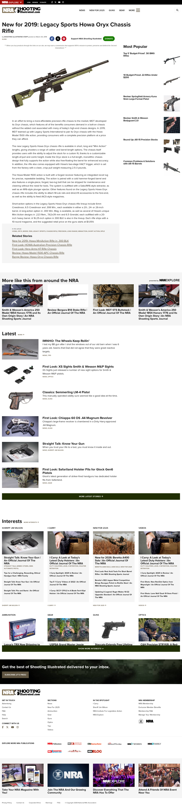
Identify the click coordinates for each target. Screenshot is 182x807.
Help (4, 714)
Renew (35, 2)
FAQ (3, 711)
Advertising (6, 703)
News (82, 10)
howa (14, 231)
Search (5, 718)
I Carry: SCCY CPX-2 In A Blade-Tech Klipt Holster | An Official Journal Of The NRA (68, 592)
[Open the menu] (138, 10)
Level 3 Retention (70, 566)
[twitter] (58, 37)
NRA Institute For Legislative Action (107, 711)
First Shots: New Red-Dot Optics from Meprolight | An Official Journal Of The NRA (157, 584)
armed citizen (22, 566)
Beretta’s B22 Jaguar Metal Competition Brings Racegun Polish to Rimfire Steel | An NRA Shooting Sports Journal (113, 583)
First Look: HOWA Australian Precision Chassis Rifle (42, 245)
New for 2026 (126, 567)
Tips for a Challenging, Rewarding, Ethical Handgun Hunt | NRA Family (22, 574)
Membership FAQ (146, 711)
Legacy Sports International (49, 131)
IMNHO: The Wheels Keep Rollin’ (66, 340)
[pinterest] (64, 37)
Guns (112, 10)
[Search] (177, 10)
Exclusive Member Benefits (150, 707)
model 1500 (27, 231)
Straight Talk (10, 566)
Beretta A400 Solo (103, 567)
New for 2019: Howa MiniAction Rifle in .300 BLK (40, 241)
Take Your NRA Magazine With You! (20, 791)
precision (62, 231)
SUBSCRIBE (15, 674)
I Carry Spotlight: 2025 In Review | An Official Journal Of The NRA (66, 574)
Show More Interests (105, 648)
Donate (43, 2)
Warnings (49, 803)
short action (94, 231)
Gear (122, 10)
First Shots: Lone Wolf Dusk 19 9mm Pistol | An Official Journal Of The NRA (159, 595)
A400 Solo (115, 567)
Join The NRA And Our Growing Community (67, 791)
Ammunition (9, 614)
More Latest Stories (102, 496)
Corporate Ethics (35, 803)
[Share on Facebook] (52, 37)
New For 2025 (97, 10)
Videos (142, 528)
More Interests (30, 522)
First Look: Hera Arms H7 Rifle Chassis (34, 249)
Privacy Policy (7, 803)
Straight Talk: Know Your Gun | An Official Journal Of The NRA (22, 560)
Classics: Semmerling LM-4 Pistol (66, 392)
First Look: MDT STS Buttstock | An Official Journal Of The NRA (112, 311)
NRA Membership (146, 703)
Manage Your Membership (149, 714)
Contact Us (6, 707)
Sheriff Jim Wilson (56, 450)
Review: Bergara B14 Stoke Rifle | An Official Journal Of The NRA (67, 311)
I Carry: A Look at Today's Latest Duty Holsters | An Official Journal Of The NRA (66, 560)
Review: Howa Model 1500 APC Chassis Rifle (38, 253)
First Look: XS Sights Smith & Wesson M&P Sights (78, 366)
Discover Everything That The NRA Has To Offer (111, 791)
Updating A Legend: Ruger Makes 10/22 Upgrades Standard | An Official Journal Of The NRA (113, 594)
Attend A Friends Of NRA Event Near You (158, 791)
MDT (92, 121)
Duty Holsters (56, 566)
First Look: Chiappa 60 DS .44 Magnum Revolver (77, 418)
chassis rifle (51, 231)
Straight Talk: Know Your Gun (63, 443)
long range (72, 231)
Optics (50, 376)
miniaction (82, 231)
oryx (20, 231)
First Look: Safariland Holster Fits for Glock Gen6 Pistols (78, 471)
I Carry (52, 528)
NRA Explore (98, 714)
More (20, 334)
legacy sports (39, 231)
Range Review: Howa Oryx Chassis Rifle (35, 257)
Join (29, 2)
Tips (49, 355)
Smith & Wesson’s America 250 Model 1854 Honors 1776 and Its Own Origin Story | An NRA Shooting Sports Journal (21, 314)
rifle (103, 231)
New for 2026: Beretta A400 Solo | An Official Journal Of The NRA (112, 560)
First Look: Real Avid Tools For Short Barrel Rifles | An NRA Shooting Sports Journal (113, 573)
